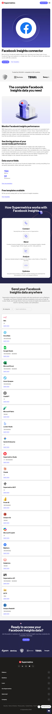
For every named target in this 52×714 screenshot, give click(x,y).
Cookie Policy (29, 705)
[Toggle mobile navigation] (49, 3)
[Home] (8, 3)
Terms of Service (12, 705)
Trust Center (36, 705)
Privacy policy (21, 705)
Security (5, 705)
